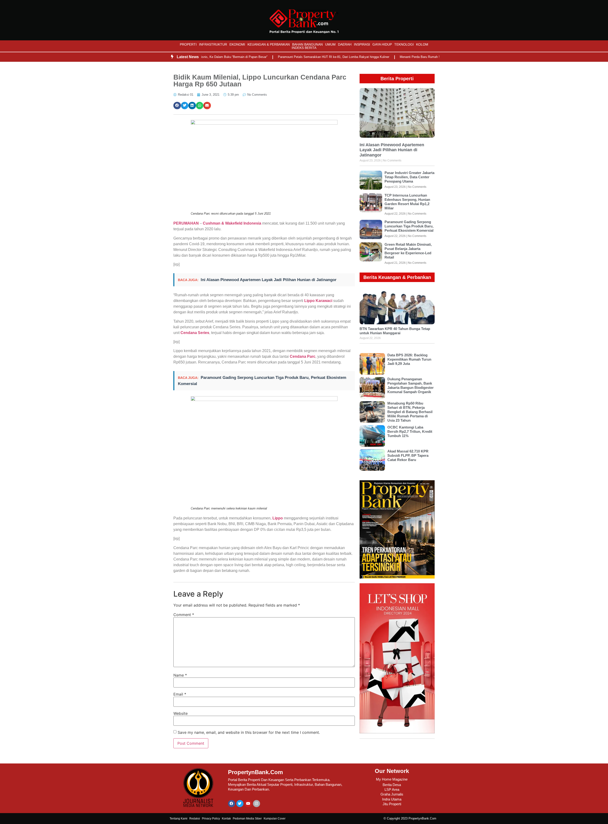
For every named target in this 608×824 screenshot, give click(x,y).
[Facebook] (231, 803)
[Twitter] (239, 803)
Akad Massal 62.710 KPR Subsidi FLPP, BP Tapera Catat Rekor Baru (407, 455)
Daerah (345, 44)
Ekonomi (237, 44)
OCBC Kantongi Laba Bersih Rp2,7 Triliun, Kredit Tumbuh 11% (409, 431)
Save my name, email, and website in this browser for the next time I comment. (249, 732)
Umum (330, 44)
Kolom (422, 44)
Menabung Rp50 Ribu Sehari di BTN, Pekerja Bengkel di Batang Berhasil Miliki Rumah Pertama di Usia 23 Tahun (409, 411)
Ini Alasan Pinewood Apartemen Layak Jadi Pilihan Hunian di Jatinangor (269, 280)
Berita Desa (392, 785)
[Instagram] (256, 803)
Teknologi (404, 44)
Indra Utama (391, 799)
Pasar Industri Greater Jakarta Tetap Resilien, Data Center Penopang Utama (409, 177)
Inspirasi (362, 44)
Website (180, 713)
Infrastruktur (213, 44)
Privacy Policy (211, 818)
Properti (188, 44)
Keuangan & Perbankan (268, 44)
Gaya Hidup (382, 44)
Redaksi (194, 818)
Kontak (226, 818)
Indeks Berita (304, 47)
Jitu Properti (392, 804)
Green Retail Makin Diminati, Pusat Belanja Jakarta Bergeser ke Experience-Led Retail (408, 250)
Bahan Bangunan (307, 44)
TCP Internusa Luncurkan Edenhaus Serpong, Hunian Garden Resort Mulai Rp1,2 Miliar (407, 201)
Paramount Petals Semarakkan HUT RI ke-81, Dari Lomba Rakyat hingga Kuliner (314, 57)
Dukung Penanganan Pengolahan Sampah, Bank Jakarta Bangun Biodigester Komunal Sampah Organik (410, 385)
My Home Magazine (392, 779)
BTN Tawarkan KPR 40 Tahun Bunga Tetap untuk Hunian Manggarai (395, 331)
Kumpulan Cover (274, 818)
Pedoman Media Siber (247, 818)
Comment (183, 615)
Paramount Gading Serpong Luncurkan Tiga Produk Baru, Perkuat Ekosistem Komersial (409, 226)
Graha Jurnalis (391, 794)
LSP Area (392, 789)
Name (180, 675)
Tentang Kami (178, 818)
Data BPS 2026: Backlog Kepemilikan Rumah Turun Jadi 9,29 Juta (409, 359)
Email (179, 694)
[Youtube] (248, 803)
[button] (177, 105)
